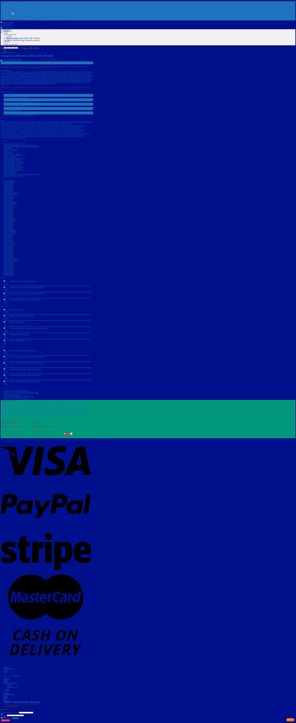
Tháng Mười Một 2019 (10, 260)
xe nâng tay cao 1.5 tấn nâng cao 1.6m (31, 412)
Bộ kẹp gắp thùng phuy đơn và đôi (13, 110)
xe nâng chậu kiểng (47, 73)
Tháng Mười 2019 (8, 261)
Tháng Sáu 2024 (8, 196)
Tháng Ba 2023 (8, 215)
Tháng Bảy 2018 (8, 275)
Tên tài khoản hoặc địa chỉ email (10, 712)
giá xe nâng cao (9, 83)
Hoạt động (6, 41)
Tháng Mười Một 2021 (10, 232)
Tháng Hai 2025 (8, 190)
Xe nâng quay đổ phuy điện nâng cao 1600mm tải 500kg (19, 115)
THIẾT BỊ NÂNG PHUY (10, 149)
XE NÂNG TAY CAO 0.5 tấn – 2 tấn (13, 158)
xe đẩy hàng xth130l (84, 416)
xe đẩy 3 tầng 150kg (58, 416)
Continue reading (6, 70)
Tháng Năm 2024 (8, 197)
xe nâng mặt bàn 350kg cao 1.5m (8, 410)
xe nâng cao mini (19, 79)
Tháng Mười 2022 (8, 220)
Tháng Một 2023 (8, 218)
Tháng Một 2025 (8, 191)
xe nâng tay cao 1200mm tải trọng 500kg (61, 76)
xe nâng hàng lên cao (87, 74)
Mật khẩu (4, 715)
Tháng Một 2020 (8, 257)
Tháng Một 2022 (8, 229)
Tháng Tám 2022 (8, 223)
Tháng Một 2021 (8, 242)
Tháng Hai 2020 (8, 256)
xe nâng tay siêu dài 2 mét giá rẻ (20, 414)
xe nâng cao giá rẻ (42, 79)
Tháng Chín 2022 (8, 222)
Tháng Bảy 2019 (8, 266)
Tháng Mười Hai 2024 (10, 193)
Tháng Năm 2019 (8, 269)
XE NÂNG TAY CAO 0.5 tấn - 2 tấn (7, 52)
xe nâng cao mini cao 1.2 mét (57, 82)
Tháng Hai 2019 (8, 273)
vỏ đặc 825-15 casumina (73, 406)
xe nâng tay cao (45, 76)
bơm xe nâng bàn (25, 402)
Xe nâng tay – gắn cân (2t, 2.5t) (12, 161)
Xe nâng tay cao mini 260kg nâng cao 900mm (16, 97)
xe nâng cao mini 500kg (30, 79)
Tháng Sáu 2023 (8, 210)
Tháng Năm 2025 (8, 187)
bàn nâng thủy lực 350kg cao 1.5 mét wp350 (11, 402)
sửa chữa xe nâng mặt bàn (75, 404)
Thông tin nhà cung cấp (10, 34)
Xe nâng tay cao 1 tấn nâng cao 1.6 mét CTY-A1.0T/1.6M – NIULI (21, 106)
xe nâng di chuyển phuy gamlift (71, 408)
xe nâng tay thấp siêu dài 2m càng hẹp (44, 416)
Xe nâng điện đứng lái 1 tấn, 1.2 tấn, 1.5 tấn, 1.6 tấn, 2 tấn (19, 145)
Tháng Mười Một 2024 (10, 194)
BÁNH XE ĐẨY (8, 148)
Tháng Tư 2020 (8, 253)
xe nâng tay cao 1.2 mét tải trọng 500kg (63, 73)
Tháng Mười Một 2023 (10, 203)
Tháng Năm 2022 (8, 225)
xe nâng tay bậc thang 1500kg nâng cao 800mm (11, 412)
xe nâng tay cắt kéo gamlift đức (80, 412)
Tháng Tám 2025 (8, 184)
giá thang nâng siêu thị (29, 404)
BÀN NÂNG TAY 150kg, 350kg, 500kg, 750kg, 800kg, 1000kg (20, 146)
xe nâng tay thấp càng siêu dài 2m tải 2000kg (11, 416)
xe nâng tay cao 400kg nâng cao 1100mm (50, 412)
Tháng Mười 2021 (8, 234)
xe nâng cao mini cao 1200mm (9, 76)
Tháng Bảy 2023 (8, 209)
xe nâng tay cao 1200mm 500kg (18, 77)
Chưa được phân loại (9, 157)
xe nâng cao (9, 74)
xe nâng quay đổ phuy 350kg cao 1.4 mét (56, 410)
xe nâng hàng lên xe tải (79, 76)
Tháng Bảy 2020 (8, 248)
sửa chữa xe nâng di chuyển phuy (61, 404)
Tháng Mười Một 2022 (10, 219)
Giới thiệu (6, 4)
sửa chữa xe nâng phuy (6, 406)
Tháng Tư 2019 (8, 270)
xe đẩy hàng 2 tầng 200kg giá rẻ (71, 416)
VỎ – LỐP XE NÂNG (9, 171)
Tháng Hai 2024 (8, 200)
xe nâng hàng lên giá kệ (61, 77)
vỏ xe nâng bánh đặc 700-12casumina (58, 406)
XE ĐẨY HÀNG (8, 152)
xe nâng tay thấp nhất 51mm (28, 416)
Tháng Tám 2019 (8, 264)
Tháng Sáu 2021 (8, 237)
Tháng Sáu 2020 (8, 250)
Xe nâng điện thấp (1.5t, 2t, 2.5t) (12, 167)
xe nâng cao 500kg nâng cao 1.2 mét (32, 80)
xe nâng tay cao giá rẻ (19, 82)
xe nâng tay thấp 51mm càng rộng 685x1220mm (39, 414)
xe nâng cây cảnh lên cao (19, 74)
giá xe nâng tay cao (44, 82)
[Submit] (4, 45)
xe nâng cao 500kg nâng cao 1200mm (37, 74)
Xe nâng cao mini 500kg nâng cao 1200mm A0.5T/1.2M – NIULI (27, 56)
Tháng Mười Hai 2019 (10, 259)
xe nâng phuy (78, 73)
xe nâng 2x (82, 406)
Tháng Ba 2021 (8, 239)
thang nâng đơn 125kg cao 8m (41, 406)
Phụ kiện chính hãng (9, 173)
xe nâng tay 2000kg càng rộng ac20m (74, 410)
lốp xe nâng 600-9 (39, 404)
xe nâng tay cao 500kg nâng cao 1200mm (74, 80)
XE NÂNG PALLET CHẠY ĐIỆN (12, 160)
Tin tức (6, 7)
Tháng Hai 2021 (8, 241)
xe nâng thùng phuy (53, 74)
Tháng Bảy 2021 (8, 235)
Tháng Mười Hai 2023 (10, 201)
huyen (20, 59)
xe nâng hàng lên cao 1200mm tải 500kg (24, 83)
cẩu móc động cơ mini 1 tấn (70, 402)
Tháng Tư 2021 (8, 238)
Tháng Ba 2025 (8, 188)
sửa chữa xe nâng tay (16, 406)
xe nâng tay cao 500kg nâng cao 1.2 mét (70, 74)
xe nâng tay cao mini (33, 77)
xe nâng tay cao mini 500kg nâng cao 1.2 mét (72, 79)
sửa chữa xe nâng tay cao (28, 406)
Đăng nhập (15, 718)
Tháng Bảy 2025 (8, 185)
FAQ (5, 10)
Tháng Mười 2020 (8, 244)
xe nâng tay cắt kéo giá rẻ (6, 414)
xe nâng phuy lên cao (53, 79)
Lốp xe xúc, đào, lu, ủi (9, 151)
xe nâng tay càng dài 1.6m (66, 412)
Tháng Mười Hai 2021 (10, 231)
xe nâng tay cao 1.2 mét (31, 82)
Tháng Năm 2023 (8, 212)
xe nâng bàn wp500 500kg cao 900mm (26, 408)
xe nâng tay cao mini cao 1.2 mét (13, 80)
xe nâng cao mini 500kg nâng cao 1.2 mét (41, 72)
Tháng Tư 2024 (8, 199)
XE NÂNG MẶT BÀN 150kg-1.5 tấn (13, 155)
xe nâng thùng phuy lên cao (75, 77)
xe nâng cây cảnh (57, 72)
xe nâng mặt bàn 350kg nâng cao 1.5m (25, 410)
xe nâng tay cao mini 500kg (47, 77)
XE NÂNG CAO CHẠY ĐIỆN (11, 154)
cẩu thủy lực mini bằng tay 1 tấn (8, 404)
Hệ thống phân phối (9, 6)
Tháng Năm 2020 (8, 251)
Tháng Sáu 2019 (8, 267)
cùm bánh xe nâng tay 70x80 (37, 402)
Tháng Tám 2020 (8, 247)
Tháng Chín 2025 (8, 182)
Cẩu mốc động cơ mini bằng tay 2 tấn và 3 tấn (16, 398)
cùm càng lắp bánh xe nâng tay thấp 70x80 (54, 402)
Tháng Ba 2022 (8, 226)
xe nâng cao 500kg (71, 82)
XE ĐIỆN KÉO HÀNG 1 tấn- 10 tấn (13, 162)
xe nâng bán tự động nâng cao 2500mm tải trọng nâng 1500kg (50, 408)
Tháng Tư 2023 (8, 213)
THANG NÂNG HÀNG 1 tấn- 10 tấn (13, 170)
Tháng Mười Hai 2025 (10, 181)
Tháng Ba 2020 (8, 254)
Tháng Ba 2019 (8, 272)
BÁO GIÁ (290, 719)
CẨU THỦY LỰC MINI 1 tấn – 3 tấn (13, 143)
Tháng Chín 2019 (8, 263)
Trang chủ (6, 30)
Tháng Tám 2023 (8, 207)
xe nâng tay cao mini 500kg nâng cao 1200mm (15, 73)
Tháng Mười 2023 (8, 204)
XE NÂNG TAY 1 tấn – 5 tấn (11, 164)
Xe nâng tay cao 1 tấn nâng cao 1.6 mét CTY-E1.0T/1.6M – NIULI (21, 102)
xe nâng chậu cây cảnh (35, 73)
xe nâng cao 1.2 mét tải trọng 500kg (52, 80)
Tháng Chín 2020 (8, 245)
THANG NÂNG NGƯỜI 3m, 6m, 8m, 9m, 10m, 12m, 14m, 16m (20, 174)
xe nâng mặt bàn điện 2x (40, 410)
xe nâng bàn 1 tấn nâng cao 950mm (8, 408)
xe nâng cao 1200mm (41, 83)
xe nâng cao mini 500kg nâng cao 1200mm (29, 76)
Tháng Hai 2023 (8, 216)
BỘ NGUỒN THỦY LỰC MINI (12, 168)
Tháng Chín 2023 (8, 206)
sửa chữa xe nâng (48, 404)
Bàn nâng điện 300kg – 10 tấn (12, 165)
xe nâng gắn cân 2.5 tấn (85, 408)
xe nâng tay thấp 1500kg (57, 414)
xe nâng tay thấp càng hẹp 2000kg (71, 414)
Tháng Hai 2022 (8, 228)
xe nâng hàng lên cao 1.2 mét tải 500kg (73, 72)
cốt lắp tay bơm (19, 404)
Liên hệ (6, 9)
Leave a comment (52, 83)
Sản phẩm (6, 31)
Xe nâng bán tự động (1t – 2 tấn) (12, 176)
